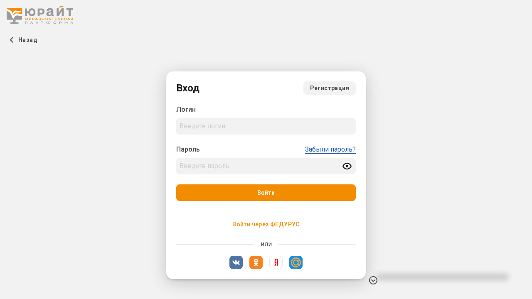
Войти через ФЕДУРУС (266, 224)
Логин (186, 109)
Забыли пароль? (330, 149)
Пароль (188, 149)
